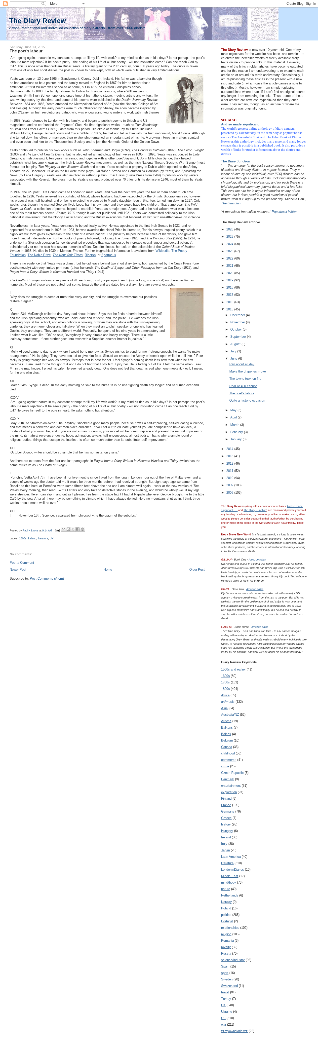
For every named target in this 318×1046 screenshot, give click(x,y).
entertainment (231, 785)
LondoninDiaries (232, 869)
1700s (225, 682)
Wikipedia (162, 251)
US (223, 1018)
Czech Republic (232, 773)
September (238, 336)
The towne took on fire (245, 378)
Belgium (227, 740)
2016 (230, 302)
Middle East (229, 876)
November (238, 322)
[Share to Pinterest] (82, 529)
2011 (230, 471)
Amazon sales (257, 559)
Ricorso (90, 255)
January (236, 439)
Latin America (231, 857)
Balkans (227, 727)
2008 (230, 492)
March (235, 425)
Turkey (226, 999)
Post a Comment (22, 562)
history (226, 824)
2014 (230, 449)
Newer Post (18, 569)
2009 (230, 485)
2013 (230, 456)
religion (226, 934)
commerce (228, 760)
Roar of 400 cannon (243, 386)
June (234, 358)
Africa (225, 695)
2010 (230, 478)
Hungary (227, 831)
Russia (226, 953)
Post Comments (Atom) (47, 578)
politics (226, 915)
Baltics (226, 734)
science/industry (233, 960)
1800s (23, 538)
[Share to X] (73, 529)
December (238, 315)
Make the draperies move (247, 371)
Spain (225, 966)
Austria (226, 721)
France (226, 805)
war (223, 1024)
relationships (230, 928)
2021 (230, 265)
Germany (227, 811)
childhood (228, 753)
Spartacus (108, 255)
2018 (230, 287)
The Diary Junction (235, 161)
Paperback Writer (284, 212)
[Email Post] (57, 530)
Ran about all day (241, 364)
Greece (226, 818)
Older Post (197, 569)
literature (43, 538)
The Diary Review (37, 21)
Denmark (227, 779)
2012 (230, 463)
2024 (230, 244)
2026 (230, 229)
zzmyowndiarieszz (234, 1031)
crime (225, 766)
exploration (229, 792)
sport (224, 973)
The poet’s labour (241, 393)
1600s (225, 676)
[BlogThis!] (68, 529)
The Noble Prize (39, 255)
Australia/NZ (230, 714)
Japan (225, 850)
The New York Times (68, 255)
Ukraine (226, 1011)
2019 (230, 280)
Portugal (227, 921)
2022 (230, 258)
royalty (226, 947)
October (236, 329)
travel (225, 992)
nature (225, 889)
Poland (226, 908)
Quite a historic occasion (247, 400)
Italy (224, 844)
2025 (230, 236)
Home (108, 569)
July (233, 351)
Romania (227, 940)
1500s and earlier (233, 669)
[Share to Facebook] (77, 529)
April (234, 417)
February (237, 432)
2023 (230, 251)
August (235, 344)
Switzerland (229, 986)
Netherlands (229, 895)
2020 (230, 273)
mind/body (228, 882)
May (234, 410)
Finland (226, 798)
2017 (230, 295)
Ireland (32, 538)
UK (51, 538)
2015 (230, 309)
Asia (224, 708)
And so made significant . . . (243, 124)
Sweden (227, 979)
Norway (226, 902)
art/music (228, 702)
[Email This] (63, 529)
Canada (226, 747)
